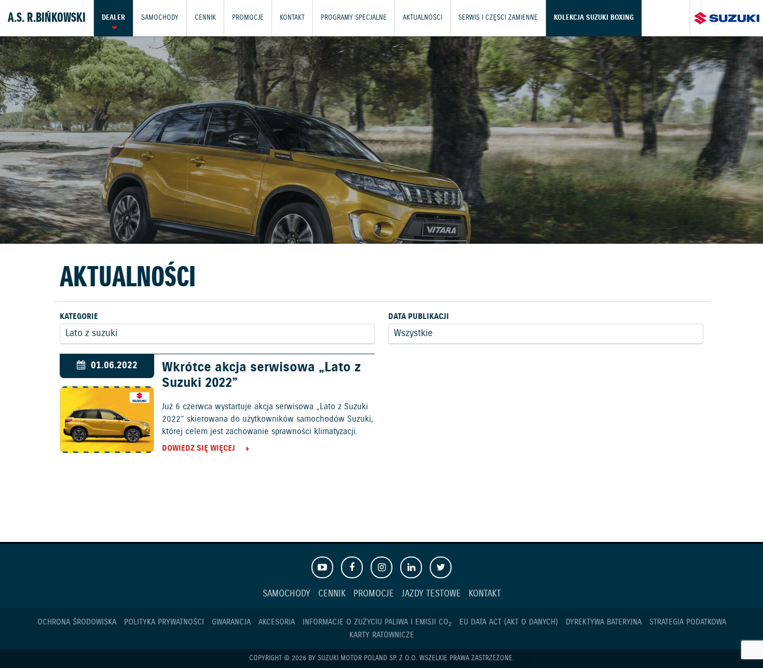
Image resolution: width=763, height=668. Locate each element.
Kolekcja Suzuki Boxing (594, 17)
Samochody (160, 17)
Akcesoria (276, 622)
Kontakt (292, 17)
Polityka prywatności (164, 622)
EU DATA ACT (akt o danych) (508, 622)
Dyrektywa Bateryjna (604, 622)
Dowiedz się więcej (198, 448)
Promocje (248, 17)
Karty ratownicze (381, 635)
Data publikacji (418, 316)
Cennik (205, 17)
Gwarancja (231, 622)
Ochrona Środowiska (76, 622)
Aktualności (422, 17)
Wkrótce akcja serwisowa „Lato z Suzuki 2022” (261, 375)
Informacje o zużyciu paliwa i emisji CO (377, 622)
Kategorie (79, 316)
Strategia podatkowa (687, 622)
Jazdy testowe (431, 594)
